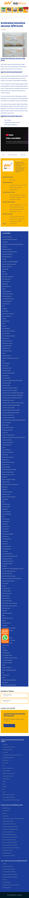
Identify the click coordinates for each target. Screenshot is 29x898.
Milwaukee (5, 487)
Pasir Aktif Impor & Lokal (7, 757)
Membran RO (5, 459)
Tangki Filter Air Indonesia (8, 628)
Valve (3, 784)
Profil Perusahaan (7, 694)
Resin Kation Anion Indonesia (9, 603)
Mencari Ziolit (5, 464)
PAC (3, 516)
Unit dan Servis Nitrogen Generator (10, 829)
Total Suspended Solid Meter (9, 871)
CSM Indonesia (6, 303)
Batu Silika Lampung (7, 276)
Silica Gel (4, 610)
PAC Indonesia (6, 519)
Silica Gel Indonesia (7, 613)
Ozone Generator (6, 514)
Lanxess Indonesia (7, 440)
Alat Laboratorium (7, 249)
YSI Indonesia (5, 675)
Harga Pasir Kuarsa (7, 343)
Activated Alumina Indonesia (9, 239)
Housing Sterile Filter (7, 853)
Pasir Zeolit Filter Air (7, 553)
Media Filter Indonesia (7, 457)
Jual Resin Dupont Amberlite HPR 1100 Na (13, 393)
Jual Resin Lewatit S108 (8, 407)
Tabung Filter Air (6, 623)
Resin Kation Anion (7, 600)
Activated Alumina (8, 17)
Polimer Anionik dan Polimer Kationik (11, 578)
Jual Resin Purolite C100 (8, 417)
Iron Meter (4, 879)
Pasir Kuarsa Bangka (7, 534)
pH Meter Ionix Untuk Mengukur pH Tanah (12, 568)
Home (2, 17)
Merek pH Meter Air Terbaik (9, 469)
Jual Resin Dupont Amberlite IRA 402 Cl (12, 397)
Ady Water (15, 17)
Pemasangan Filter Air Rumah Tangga (11, 799)
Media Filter (5, 454)
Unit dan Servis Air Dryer (7, 821)
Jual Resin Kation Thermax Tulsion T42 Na (13, 402)
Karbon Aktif (5, 425)
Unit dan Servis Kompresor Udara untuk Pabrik (12, 818)
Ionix (3, 360)
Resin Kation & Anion (7, 749)
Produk (4, 586)
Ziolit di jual (5, 682)
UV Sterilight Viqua (7, 655)
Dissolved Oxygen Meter (7, 866)
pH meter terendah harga (8, 571)
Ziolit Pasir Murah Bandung (9, 685)
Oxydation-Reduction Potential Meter (10, 884)
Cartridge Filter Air (7, 296)
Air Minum (4, 247)
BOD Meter (5, 284)
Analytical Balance (7, 256)
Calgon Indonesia (6, 291)
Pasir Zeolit (5, 551)
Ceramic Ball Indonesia (8, 298)
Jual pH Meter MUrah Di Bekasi (10, 388)
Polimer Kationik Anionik (8, 581)
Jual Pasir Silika (6, 385)
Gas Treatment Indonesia (8, 336)
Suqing (4, 620)
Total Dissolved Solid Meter (8, 869)
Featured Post (6, 321)
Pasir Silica (5, 541)
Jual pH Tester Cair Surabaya (9, 390)
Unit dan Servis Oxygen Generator (10, 826)
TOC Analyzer (5, 645)
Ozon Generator (6, 511)
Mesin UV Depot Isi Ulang (8, 479)
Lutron (3, 447)
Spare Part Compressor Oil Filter (9, 845)
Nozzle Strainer (6, 506)
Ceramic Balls (5, 816)
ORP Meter (5, 509)
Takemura (4, 625)
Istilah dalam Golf (6, 368)
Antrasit (4, 259)
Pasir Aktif (4, 524)
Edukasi (4, 318)
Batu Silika (5, 274)
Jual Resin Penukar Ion (8, 415)
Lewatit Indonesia (6, 445)
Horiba (4, 353)
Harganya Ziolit (6, 348)
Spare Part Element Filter (8, 831)
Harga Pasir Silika (6, 346)
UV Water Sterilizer (7, 662)
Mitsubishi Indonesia (7, 492)
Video (3, 665)
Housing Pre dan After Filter (8, 855)
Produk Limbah (6, 588)
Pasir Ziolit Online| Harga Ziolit (10, 556)
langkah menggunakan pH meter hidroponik (13, 437)
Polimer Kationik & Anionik (8, 794)
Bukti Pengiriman (6, 286)
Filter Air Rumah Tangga (8, 331)
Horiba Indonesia (6, 355)
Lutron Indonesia (6, 449)
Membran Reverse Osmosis (8, 773)
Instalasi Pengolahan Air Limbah (10, 358)
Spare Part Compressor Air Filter (9, 842)
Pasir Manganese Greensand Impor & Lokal (12, 754)
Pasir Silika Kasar (6, 548)
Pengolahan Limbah (7, 563)
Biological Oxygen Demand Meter (9, 874)
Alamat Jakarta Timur (9, 192)
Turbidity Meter (6, 652)
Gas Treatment (6, 333)
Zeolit (3, 677)
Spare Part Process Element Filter (9, 837)
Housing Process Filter (7, 850)
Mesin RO (4, 477)
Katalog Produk (7, 700)
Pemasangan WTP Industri (8, 797)
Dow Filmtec (5, 311)
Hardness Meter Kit (6, 887)
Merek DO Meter (6, 467)
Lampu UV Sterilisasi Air (8, 435)
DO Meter (4, 308)
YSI (3, 672)
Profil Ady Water (6, 591)
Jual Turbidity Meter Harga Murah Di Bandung (13, 420)
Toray (3, 648)
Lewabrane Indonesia (7, 442)
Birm (3, 765)
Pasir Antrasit (5, 526)
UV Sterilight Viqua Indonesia (9, 657)
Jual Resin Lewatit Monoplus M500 (11, 405)
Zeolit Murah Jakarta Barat (9, 680)
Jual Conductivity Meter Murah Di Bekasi (12, 380)
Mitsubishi (4, 489)
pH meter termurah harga (8, 576)
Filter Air (4, 326)
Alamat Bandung (7, 182)
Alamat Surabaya (8, 214)
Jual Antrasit (5, 375)
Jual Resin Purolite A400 (8, 373)
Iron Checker (5, 365)
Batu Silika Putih (6, 279)
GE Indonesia (5, 338)
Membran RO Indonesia (8, 462)
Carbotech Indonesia (7, 294)
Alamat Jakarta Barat (9, 202)
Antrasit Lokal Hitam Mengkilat (10, 261)
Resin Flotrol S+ (6, 598)
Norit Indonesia (6, 504)
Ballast (4, 271)
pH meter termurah (7, 573)
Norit (3, 501)
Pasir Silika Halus (6, 546)
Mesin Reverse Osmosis (7, 776)
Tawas (4, 792)
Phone (4, 223)
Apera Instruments (7, 266)
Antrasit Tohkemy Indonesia (9, 264)
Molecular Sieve (6, 494)
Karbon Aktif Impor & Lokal (8, 747)
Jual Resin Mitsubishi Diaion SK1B (10, 412)
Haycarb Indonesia (7, 350)
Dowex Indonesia (6, 316)
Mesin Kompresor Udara (8, 474)
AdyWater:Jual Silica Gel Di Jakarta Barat (12, 244)
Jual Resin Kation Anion (8, 400)
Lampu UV (5, 432)
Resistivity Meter (6, 608)
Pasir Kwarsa (5, 536)
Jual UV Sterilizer (6, 422)
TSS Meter (5, 650)
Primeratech (5, 583)
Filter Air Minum (6, 328)
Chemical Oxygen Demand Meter (9, 877)
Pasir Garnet (5, 529)
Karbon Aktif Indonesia (8, 427)
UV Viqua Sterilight (7, 660)
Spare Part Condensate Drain (9, 839)
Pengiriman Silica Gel (7, 561)
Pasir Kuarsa (5, 531)
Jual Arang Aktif (6, 378)
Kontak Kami (9, 725)
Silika (3, 615)
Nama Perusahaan (8, 177)
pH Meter (4, 566)
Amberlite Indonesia (7, 254)
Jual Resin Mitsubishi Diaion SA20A (11, 410)
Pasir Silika (5, 544)
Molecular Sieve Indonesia (8, 497)
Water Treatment (6, 667)
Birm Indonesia (6, 281)
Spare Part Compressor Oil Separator (10, 847)
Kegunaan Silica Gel (7, 430)
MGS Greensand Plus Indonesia (10, 484)
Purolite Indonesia (6, 593)
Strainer (4, 781)
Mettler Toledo (6, 482)
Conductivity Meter (7, 301)
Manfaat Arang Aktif (7, 452)
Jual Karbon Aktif (6, 383)
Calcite (4, 289)
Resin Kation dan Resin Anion (9, 605)
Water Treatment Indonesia (9, 670)
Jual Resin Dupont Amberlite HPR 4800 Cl (12, 395)
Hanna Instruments (7, 341)
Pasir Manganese (6, 539)
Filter (3, 323)
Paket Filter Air (6, 521)
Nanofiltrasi (5, 499)
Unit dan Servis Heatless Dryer (9, 823)
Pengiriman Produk (7, 558)
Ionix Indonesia (6, 363)
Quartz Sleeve (6, 596)
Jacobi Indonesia (6, 370)
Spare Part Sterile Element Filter (9, 834)
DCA (3, 306)
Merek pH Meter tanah (8, 472)
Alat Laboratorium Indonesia (9, 251)
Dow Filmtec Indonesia (8, 313)
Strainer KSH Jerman (7, 618)
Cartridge (4, 786)
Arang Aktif (5, 269)
